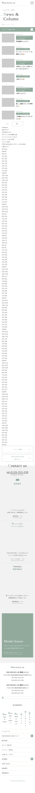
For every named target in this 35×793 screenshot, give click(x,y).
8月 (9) (4, 154)
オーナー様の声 (6, 745)
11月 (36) (5, 428)
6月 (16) (4, 158)
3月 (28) (4, 197)
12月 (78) (5, 269)
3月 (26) (4, 259)
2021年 (4, 298)
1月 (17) (4, 389)
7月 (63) (4, 312)
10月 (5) (4, 243)
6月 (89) (4, 283)
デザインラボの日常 (8, 139)
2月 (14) (4, 387)
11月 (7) (4, 240)
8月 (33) (4, 372)
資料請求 (4, 768)
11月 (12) (5, 209)
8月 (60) (4, 341)
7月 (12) (4, 250)
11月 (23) (5, 365)
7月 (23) (4, 187)
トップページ (6, 731)
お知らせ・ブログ (7, 754)
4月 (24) (4, 257)
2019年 (4, 360)
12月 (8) (4, 238)
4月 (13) (4, 163)
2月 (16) (4, 168)
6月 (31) (4, 190)
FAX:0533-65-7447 (17, 693)
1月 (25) (4, 358)
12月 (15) (5, 206)
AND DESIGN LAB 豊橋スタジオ (17, 672)
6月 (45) (4, 315)
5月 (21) (4, 192)
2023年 (4, 235)
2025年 (4, 173)
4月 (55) (4, 319)
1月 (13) (4, 202)
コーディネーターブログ (9, 137)
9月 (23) (4, 182)
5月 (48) (4, 317)
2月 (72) (4, 324)
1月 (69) (4, 327)
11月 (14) (5, 396)
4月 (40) (4, 351)
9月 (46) (4, 370)
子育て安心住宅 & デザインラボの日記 (14, 144)
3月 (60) (4, 353)
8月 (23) (4, 435)
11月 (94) (5, 334)
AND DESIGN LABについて (10, 736)
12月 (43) (5, 425)
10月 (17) (5, 399)
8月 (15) (4, 216)
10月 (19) (5, 180)
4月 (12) (4, 226)
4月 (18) (4, 382)
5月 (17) (4, 223)
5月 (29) (4, 380)
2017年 (4, 423)
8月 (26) (4, 185)
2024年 (4, 204)
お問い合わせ (6, 763)
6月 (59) (4, 346)
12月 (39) (5, 175)
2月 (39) (4, 262)
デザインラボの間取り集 (9, 134)
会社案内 (4, 759)
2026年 (4, 151)
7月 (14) (4, 406)
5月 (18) (4, 411)
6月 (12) (4, 440)
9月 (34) (4, 432)
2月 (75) (4, 293)
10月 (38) (5, 367)
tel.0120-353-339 (17, 472)
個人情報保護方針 (17, 705)
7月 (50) (4, 343)
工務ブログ (5, 146)
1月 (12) (4, 233)
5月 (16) (4, 161)
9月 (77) (4, 276)
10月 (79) (5, 274)
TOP (3, 24)
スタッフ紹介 (6, 142)
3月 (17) (4, 166)
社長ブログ (5, 130)
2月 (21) (4, 418)
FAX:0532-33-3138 (17, 680)
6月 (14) (4, 252)
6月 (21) (4, 221)
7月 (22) (4, 218)
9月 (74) (4, 339)
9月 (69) (4, 307)
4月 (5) (4, 444)
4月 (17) (4, 413)
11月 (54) (5, 271)
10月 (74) (5, 305)
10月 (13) (5, 211)
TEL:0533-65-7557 (17, 690)
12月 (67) (5, 300)
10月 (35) (5, 430)
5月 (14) (4, 442)
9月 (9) (4, 214)
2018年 (4, 392)
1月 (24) (4, 420)
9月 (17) (4, 401)
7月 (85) (4, 281)
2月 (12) (4, 199)
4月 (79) (4, 288)
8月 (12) (4, 404)
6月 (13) (4, 408)
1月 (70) (4, 264)
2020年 (4, 329)
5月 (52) (4, 348)
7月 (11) (4, 437)
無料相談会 (5, 773)
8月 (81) (4, 279)
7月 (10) (4, 156)
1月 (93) (4, 295)
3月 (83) (4, 291)
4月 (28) (4, 194)
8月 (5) (4, 247)
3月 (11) (4, 228)
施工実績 (4, 740)
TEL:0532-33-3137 (17, 677)
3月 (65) (4, 322)
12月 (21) (5, 363)
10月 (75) (5, 336)
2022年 (4, 267)
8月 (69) (4, 310)
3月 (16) (4, 384)
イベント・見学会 (7, 750)
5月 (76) (4, 286)
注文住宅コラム (6, 132)
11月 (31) (5, 178)
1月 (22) (4, 170)
